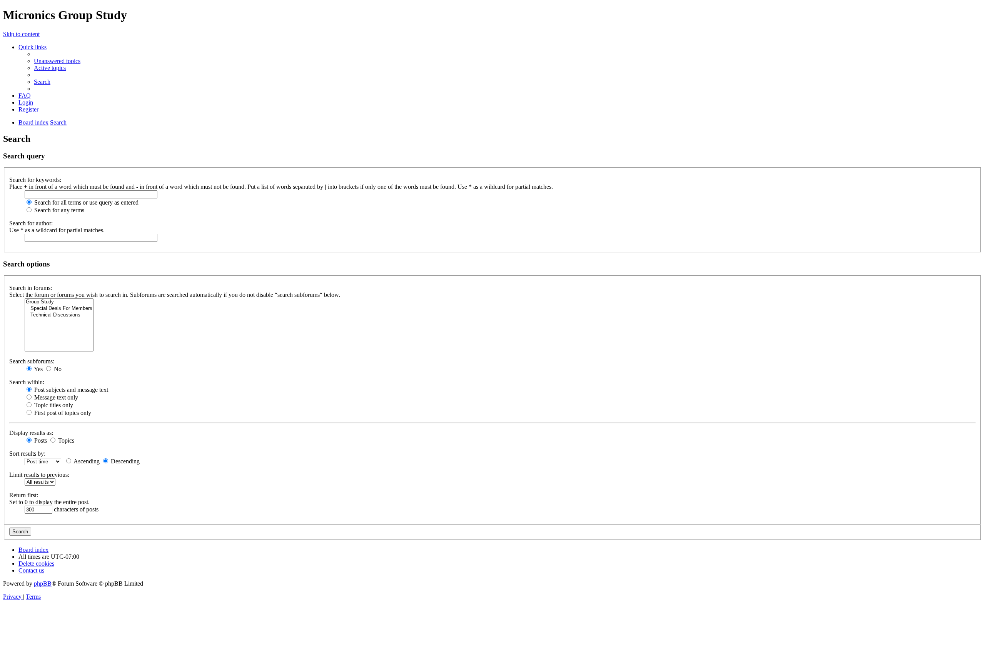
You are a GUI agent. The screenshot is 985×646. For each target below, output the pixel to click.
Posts (40, 440)
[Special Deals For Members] (59, 308)
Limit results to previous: (39, 474)
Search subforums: (31, 361)
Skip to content (21, 34)
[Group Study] (59, 302)
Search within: (26, 382)
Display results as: (31, 433)
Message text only (55, 397)
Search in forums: (30, 288)
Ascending (86, 461)
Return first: (23, 495)
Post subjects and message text (70, 389)
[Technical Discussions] (59, 315)
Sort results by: (27, 453)
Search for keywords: (35, 179)
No (57, 369)
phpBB (43, 583)
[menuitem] (57, 61)
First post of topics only (62, 413)
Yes (38, 369)
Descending (124, 461)
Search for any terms (58, 210)
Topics (65, 440)
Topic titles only (53, 405)
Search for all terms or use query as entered (86, 202)
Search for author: (31, 223)
